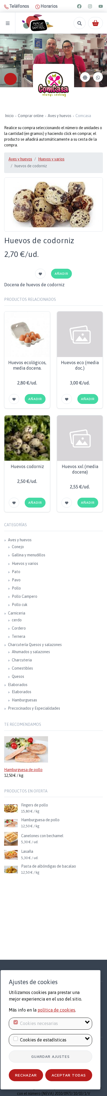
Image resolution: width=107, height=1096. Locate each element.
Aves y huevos (59, 116)
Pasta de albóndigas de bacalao (48, 866)
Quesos (18, 676)
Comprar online (31, 116)
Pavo (16, 580)
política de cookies (56, 1009)
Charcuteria (22, 660)
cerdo (17, 620)
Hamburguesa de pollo (23, 770)
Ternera (18, 636)
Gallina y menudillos (28, 555)
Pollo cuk (19, 604)
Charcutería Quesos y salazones (35, 644)
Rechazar (26, 1075)
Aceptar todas (69, 1075)
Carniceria (16, 613)
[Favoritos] (40, 274)
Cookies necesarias (39, 1023)
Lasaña (27, 851)
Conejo (18, 547)
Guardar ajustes (50, 1056)
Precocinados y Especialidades (34, 708)
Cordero (19, 628)
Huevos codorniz (27, 466)
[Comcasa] (53, 84)
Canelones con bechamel (42, 836)
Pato (16, 572)
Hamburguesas (24, 700)
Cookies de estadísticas (43, 1039)
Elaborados (17, 684)
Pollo (16, 588)
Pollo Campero (24, 596)
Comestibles (22, 668)
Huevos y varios (51, 159)
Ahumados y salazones (31, 652)
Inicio (9, 116)
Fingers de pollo (34, 805)
